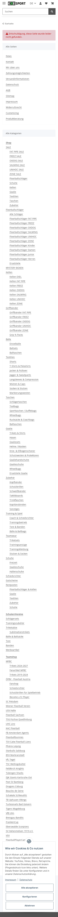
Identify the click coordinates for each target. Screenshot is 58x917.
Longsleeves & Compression (24, 379)
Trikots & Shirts (17, 433)
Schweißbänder (18, 491)
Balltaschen (16, 352)
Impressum (12, 101)
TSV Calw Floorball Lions (18, 741)
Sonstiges (14, 508)
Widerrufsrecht (14, 107)
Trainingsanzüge (18, 544)
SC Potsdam (12, 701)
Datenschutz (12, 84)
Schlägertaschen (18, 401)
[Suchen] (52, 11)
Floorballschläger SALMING (24, 232)
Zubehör (14, 205)
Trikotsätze (11, 627)
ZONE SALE (15, 173)
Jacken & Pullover (18, 370)
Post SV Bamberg (14, 781)
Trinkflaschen (17, 500)
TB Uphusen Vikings (16, 799)
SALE (8, 147)
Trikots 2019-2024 (19, 674)
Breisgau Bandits (15, 817)
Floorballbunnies (14, 737)
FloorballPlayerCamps (17, 839)
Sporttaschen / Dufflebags (23, 410)
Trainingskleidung (19, 549)
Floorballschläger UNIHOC (23, 236)
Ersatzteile (15, 263)
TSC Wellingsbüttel (15, 764)
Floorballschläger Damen (22, 249)
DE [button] (31, 3)
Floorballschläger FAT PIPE (23, 218)
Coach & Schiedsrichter (22, 517)
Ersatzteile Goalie (19, 473)
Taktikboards (16, 495)
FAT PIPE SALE (17, 151)
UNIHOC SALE (17, 169)
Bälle (8, 339)
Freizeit (13, 562)
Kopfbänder (16, 482)
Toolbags (14, 406)
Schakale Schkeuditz (16, 795)
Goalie (13, 191)
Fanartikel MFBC (18, 670)
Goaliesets (15, 441)
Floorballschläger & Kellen (23, 589)
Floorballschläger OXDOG (23, 227)
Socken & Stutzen (19, 388)
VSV (8, 835)
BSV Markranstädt (15, 755)
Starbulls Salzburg (15, 750)
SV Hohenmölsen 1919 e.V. (19, 831)
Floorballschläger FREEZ (22, 223)
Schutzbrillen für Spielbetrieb (25, 692)
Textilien (14, 196)
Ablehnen (30, 905)
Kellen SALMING (18, 294)
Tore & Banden (17, 526)
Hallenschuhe (17, 571)
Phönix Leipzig (13, 746)
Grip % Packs (16, 334)
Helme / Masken (18, 446)
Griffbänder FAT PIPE (20, 312)
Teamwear (11, 535)
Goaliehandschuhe (19, 459)
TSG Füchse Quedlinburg (19, 719)
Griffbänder (12, 307)
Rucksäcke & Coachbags (22, 419)
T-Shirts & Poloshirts (20, 366)
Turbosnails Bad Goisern (18, 804)
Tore (8, 640)
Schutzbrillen (16, 486)
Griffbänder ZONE (19, 330)
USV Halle (11, 710)
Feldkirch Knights (15, 768)
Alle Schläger (16, 214)
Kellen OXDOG (17, 290)
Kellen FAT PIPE (17, 281)
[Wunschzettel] (46, 3)
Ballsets (14, 348)
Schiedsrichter (13, 575)
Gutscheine (12, 580)
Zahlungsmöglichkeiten (18, 73)
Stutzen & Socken (19, 553)
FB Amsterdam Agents (17, 732)
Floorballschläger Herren (22, 258)
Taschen (14, 200)
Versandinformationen (17, 78)
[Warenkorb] (52, 3)
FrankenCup (12, 822)
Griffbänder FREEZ (19, 316)
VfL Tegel (10, 759)
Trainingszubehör (15, 623)
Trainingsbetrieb (18, 522)
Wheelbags (15, 415)
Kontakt (10, 61)
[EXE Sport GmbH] (17, 3)
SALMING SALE (17, 165)
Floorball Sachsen (15, 714)
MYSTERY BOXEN (14, 267)
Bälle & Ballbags (18, 531)
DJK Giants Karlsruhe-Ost (19, 777)
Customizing (12, 113)
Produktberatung (15, 118)
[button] (40, 3)
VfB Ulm (10, 813)
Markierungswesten (20, 392)
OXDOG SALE (16, 160)
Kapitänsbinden (18, 504)
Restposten (11, 584)
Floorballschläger (18, 178)
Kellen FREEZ (16, 285)
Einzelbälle (15, 343)
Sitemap (10, 95)
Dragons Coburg (14, 786)
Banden (10, 645)
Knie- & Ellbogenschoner (22, 450)
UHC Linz (10, 723)
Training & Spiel (14, 513)
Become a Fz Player (19, 697)
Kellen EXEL (15, 276)
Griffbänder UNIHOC (20, 325)
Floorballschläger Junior (22, 254)
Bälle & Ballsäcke (14, 636)
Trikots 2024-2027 (19, 665)
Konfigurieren (29, 896)
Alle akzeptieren (29, 887)
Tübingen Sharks (14, 772)
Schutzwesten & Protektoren (24, 455)
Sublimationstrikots (20, 632)
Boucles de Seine (15, 790)
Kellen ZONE (16, 303)
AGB (8, 90)
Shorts (13, 361)
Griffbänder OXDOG (20, 321)
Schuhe (13, 182)
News (9, 56)
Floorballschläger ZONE (22, 240)
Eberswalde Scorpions (17, 826)
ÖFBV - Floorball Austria (18, 679)
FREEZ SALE (15, 156)
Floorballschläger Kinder (22, 245)
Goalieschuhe (17, 464)
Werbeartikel (12, 649)
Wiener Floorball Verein (18, 705)
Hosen (13, 437)
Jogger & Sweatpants (20, 374)
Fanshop (14, 683)
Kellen (13, 187)
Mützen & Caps (17, 383)
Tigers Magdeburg (15, 808)
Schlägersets (12, 618)
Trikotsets (15, 540)
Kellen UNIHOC (17, 299)
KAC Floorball (13, 728)
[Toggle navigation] (4, 2)
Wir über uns (12, 67)
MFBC (9, 661)
